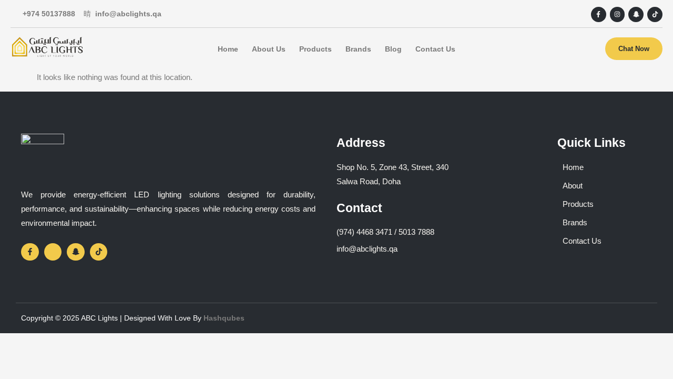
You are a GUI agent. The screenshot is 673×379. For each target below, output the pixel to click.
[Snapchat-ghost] (636, 14)
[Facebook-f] (598, 14)
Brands (358, 49)
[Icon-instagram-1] (53, 252)
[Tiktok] (654, 14)
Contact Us (435, 49)
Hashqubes (223, 318)
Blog (393, 49)
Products (315, 49)
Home (228, 49)
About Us (268, 49)
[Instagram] (617, 14)
